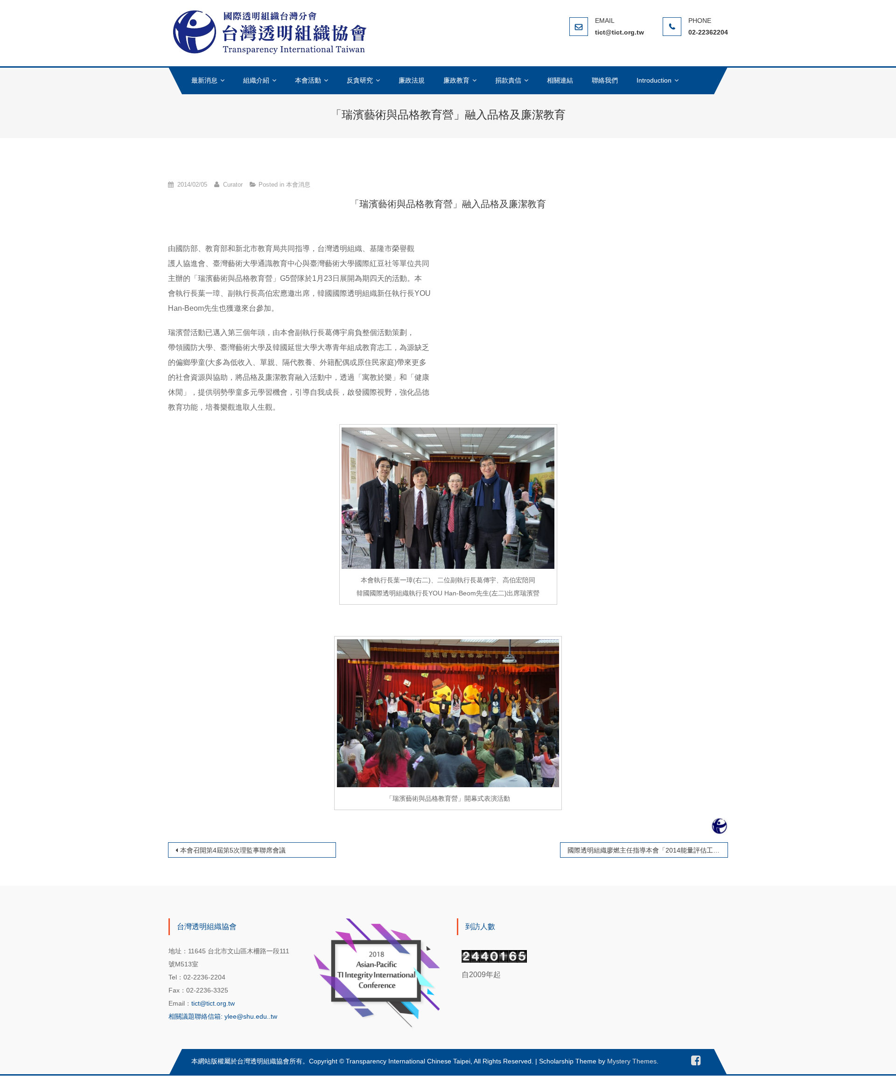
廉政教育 (456, 80)
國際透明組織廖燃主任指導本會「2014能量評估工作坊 (646, 850)
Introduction (654, 80)
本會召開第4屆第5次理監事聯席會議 (233, 850)
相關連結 (560, 80)
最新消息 (204, 80)
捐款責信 (508, 80)
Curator (233, 184)
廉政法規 (412, 80)
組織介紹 (256, 80)
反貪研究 (360, 80)
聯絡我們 (605, 80)
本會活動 (308, 80)
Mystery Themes (632, 1061)
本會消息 (298, 184)
